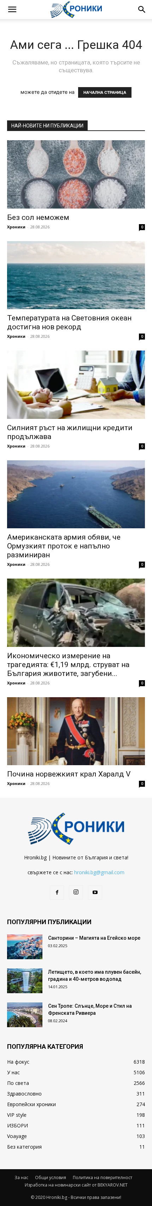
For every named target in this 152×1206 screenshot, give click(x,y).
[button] (12, 9)
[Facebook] (57, 893)
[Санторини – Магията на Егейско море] (24, 946)
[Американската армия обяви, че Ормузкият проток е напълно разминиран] (76, 494)
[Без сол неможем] (76, 174)
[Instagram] (76, 892)
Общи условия (50, 1177)
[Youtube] (95, 893)
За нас (21, 1177)
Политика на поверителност (102, 1177)
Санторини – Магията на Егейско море (94, 938)
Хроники (16, 226)
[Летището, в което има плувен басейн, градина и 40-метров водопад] (24, 980)
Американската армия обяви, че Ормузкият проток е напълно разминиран (64, 546)
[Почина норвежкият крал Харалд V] (76, 731)
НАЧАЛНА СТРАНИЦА (104, 92)
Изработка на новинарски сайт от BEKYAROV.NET (76, 1185)
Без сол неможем (38, 217)
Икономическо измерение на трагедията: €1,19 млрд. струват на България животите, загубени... (68, 665)
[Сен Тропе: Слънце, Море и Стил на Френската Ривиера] (24, 1014)
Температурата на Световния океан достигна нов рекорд (69, 322)
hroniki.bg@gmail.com (99, 872)
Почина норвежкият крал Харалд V (68, 774)
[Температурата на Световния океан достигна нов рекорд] (76, 275)
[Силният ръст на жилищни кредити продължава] (76, 385)
